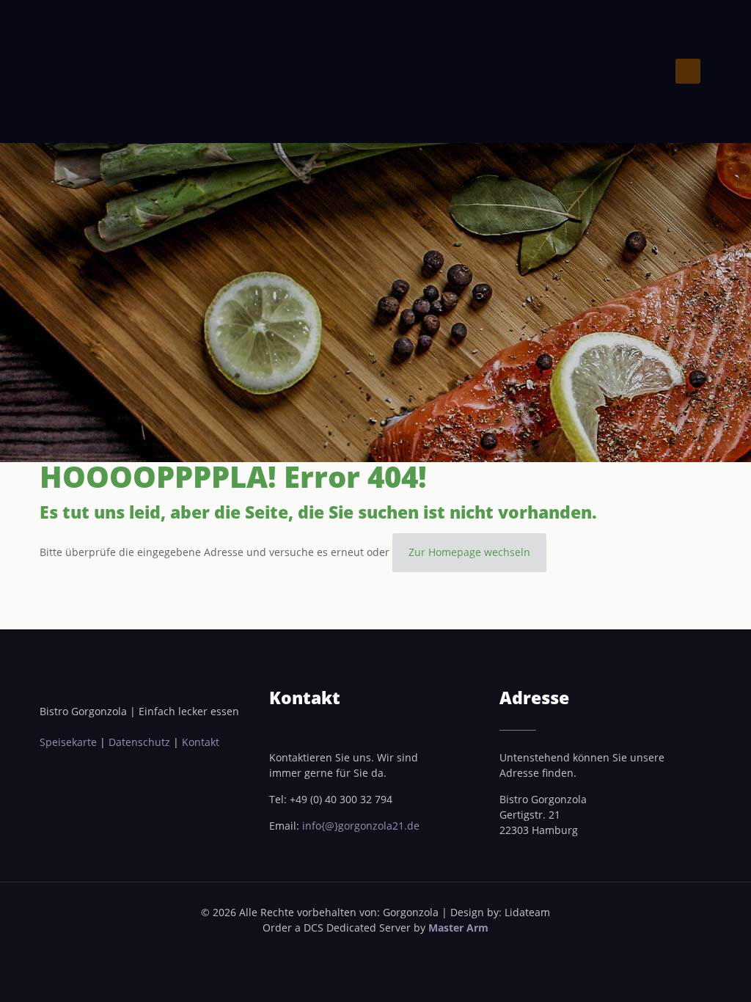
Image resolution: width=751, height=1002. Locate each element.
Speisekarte (70, 742)
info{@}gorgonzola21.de (361, 826)
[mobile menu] (687, 71)
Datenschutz (141, 742)
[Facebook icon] (367, 950)
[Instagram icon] (383, 950)
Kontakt (200, 742)
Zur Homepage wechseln (469, 552)
